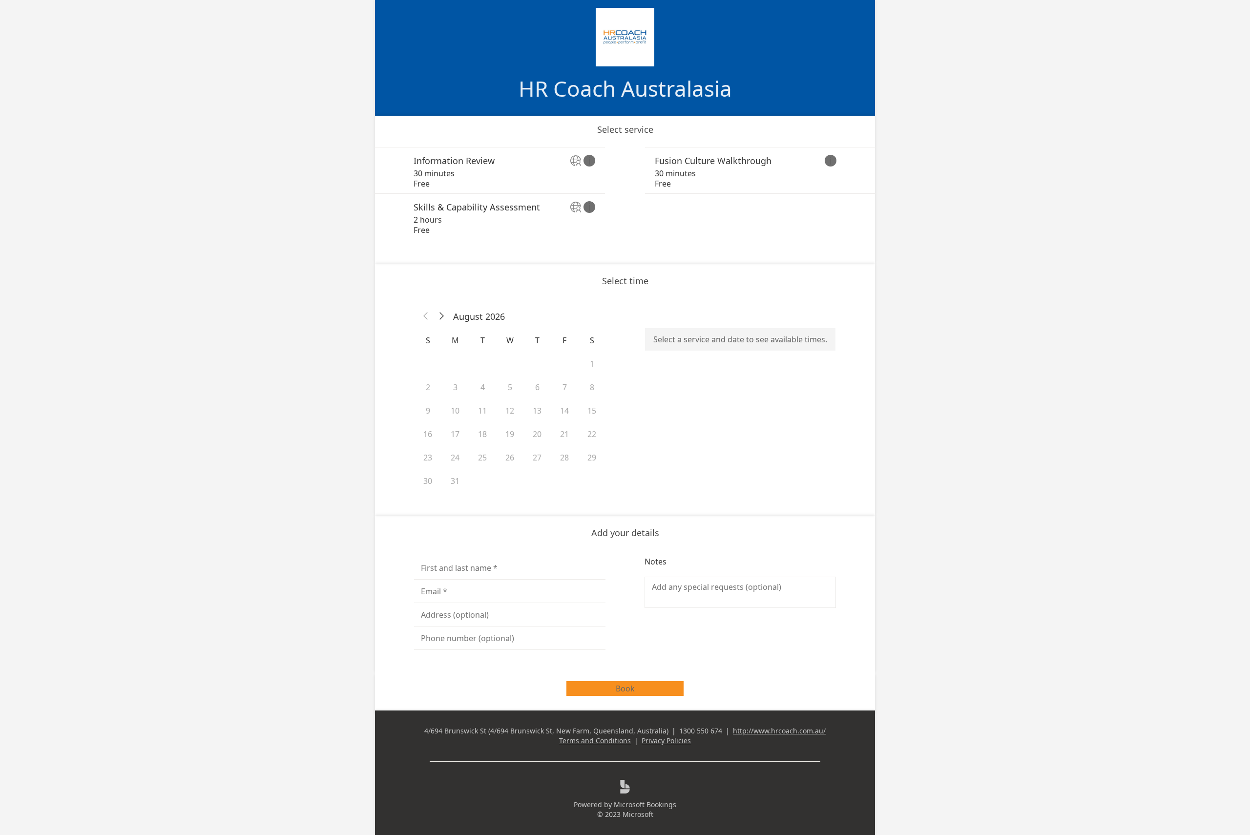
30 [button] (427, 481)
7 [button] (564, 387)
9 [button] (428, 410)
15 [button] (591, 410)
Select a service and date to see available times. (740, 339)
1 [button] (592, 363)
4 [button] (482, 387)
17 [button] (455, 434)
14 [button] (564, 410)
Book (625, 688)
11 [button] (482, 410)
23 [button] (427, 457)
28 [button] (564, 457)
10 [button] (455, 410)
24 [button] (455, 457)
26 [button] (509, 457)
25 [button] (482, 457)
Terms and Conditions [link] (595, 740)
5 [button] (510, 387)
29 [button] (591, 457)
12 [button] (509, 410)
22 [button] (591, 434)
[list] (625, 193)
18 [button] (482, 434)
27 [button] (537, 457)
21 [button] (564, 434)
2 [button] (428, 387)
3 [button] (455, 387)
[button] (426, 316)
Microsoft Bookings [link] (645, 804)
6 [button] (537, 387)
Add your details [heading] (625, 533)
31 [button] (455, 481)
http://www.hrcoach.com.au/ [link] (779, 730)
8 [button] (592, 387)
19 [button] (509, 434)
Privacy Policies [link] (666, 740)
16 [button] (427, 434)
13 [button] (537, 410)
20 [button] (537, 434)
